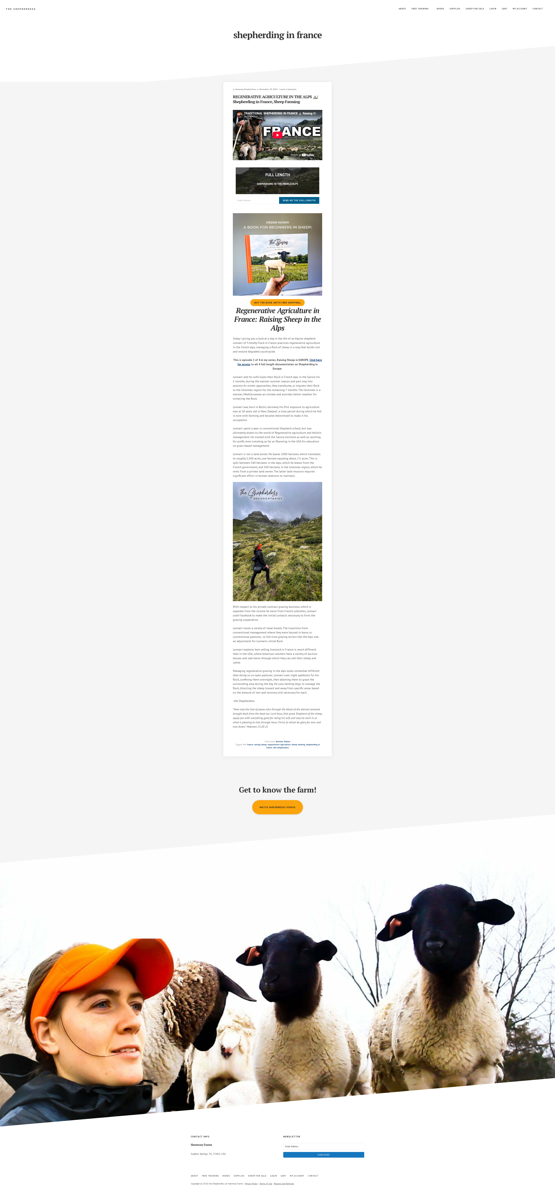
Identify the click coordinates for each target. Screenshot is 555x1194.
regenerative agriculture (279, 744)
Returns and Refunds (284, 1183)
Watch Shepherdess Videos (278, 807)
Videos (287, 741)
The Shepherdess (21, 9)
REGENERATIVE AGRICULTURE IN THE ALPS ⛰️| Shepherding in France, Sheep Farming (275, 99)
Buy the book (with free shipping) (277, 302)
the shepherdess (281, 747)
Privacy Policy (251, 1183)
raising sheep (260, 744)
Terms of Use (265, 1183)
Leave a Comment (288, 89)
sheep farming (298, 744)
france (250, 744)
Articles (279, 741)
